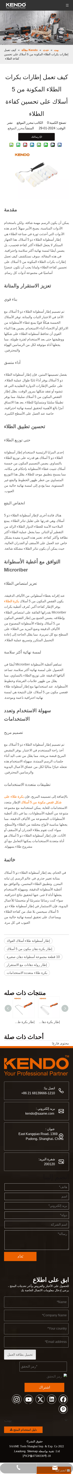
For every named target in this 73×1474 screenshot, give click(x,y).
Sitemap (32, 1451)
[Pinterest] (63, 1409)
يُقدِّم (20, 1256)
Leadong (20, 1451)
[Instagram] (17, 1399)
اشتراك (44, 1387)
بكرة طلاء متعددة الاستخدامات (27, 973)
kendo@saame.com (39, 1113)
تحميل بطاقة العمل (20, 1354)
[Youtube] (28, 1399)
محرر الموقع (16, 128)
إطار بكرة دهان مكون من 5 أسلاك (29, 949)
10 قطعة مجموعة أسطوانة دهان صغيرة (33, 957)
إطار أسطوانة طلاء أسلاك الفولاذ (28, 940)
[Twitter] (40, 1399)
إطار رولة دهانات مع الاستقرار (27, 965)
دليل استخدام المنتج (25, 1429)
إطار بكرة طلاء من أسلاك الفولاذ (23, 1022)
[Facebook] (63, 1399)
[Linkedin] (51, 1399)
